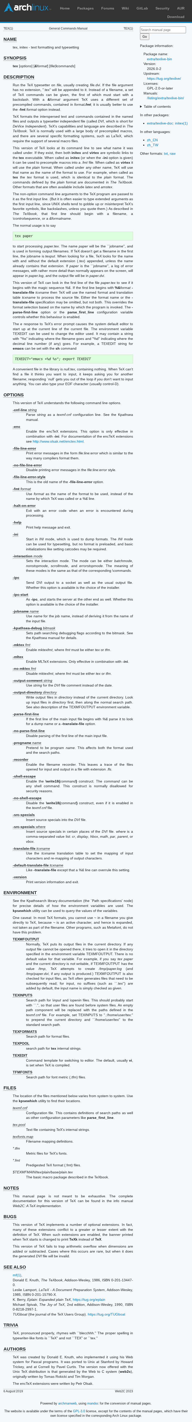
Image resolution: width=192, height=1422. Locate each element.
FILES (10, 1087)
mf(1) (17, 1275)
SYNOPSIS (15, 57)
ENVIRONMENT (20, 892)
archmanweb (67, 1403)
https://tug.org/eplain (89, 1300)
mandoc (93, 1403)
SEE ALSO (15, 1267)
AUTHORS (15, 1349)
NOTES (11, 1188)
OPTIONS (14, 394)
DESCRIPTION (19, 76)
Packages (85, 8)
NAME (10, 39)
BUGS (10, 1216)
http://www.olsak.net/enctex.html (58, 441)
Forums (107, 8)
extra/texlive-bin (159, 59)
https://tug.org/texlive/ (164, 78)
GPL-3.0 (79, 1411)
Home (65, 8)
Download (175, 17)
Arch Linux (27, 7)
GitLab (142, 8)
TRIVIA (11, 1325)
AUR (180, 8)
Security (163, 8)
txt (166, 153)
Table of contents (157, 106)
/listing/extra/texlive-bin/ (165, 98)
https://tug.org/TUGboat (106, 1314)
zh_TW (152, 145)
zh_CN (152, 140)
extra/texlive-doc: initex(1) (167, 123)
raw (173, 153)
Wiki (125, 8)
